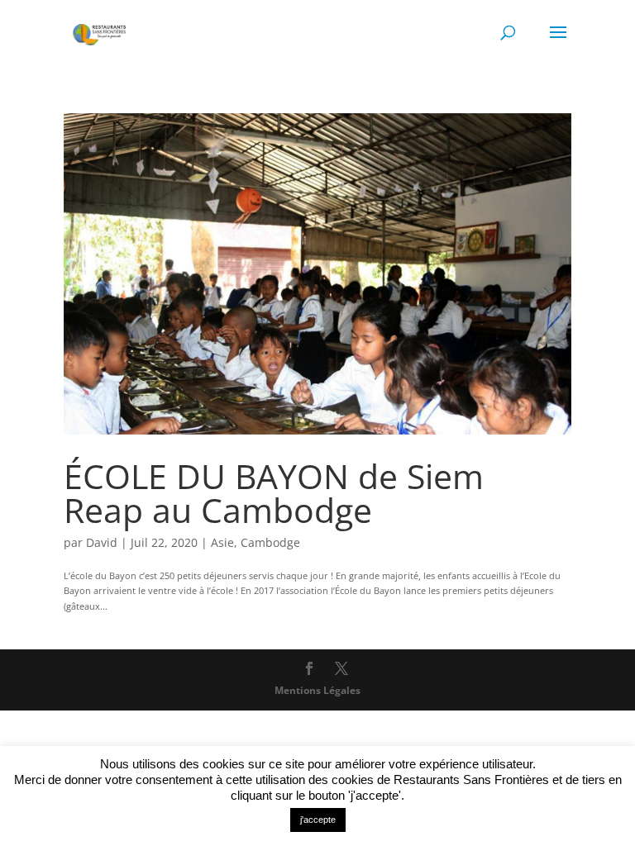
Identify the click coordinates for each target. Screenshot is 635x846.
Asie (222, 542)
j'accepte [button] (318, 820)
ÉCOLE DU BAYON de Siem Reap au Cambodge (274, 493)
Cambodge (270, 542)
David (101, 542)
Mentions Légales (317, 690)
